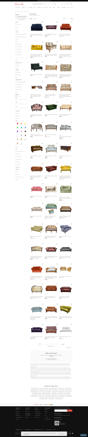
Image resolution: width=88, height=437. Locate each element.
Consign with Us (27, 415)
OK (61, 433)
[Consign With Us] (67, 4)
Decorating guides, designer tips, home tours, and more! (62, 415)
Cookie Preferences (26, 434)
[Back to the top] (86, 431)
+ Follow (21, 16)
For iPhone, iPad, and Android (58, 419)
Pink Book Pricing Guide (19, 417)
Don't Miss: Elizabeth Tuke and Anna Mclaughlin (44, 0)
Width (17, 106)
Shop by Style (37, 409)
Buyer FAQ (26, 409)
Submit (69, 410)
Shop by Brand (37, 411)
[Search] (55, 4)
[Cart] (71, 4)
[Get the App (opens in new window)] (56, 423)
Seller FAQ (26, 417)
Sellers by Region (37, 415)
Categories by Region (38, 413)
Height (17, 102)
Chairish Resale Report (48, 419)
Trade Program (27, 411)
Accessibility (17, 419)
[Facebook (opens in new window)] (67, 433)
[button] (69, 4)
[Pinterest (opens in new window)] (70, 433)
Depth (17, 97)
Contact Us (17, 411)
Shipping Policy (18, 415)
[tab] (21, 24)
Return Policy (17, 413)
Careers (46, 413)
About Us (46, 409)
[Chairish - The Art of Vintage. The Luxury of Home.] (19, 4)
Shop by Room (37, 417)
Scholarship (46, 417)
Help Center (17, 409)
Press (45, 415)
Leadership (46, 411)
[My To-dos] (65, 4)
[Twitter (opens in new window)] (72, 433)
